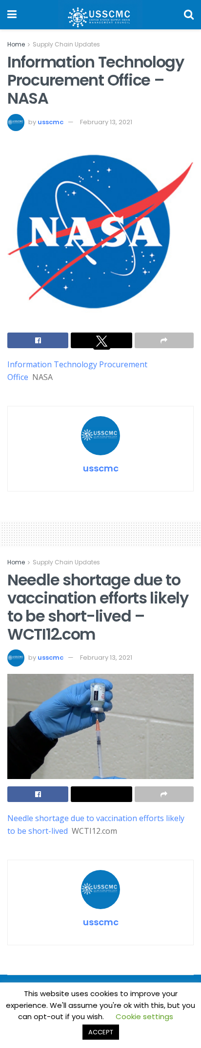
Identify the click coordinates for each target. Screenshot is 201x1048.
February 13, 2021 (106, 122)
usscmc (50, 122)
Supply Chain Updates (66, 44)
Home (16, 44)
